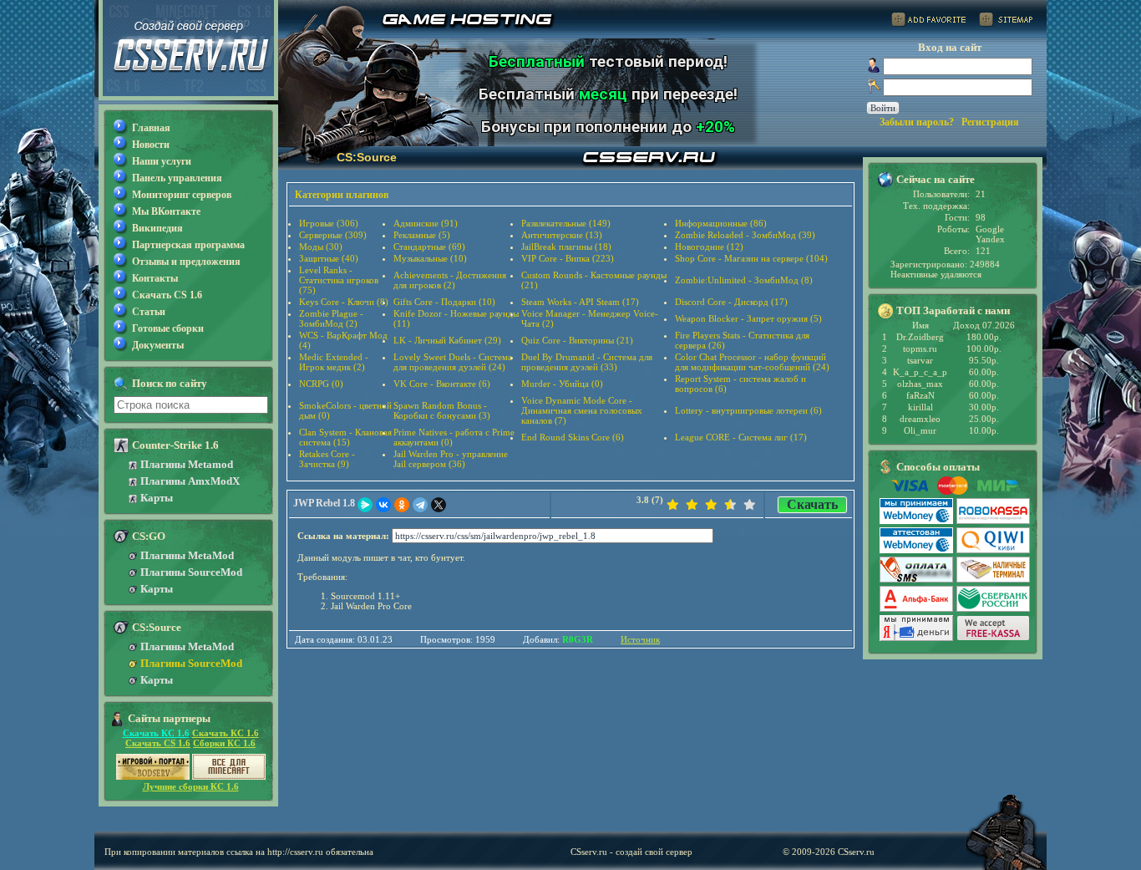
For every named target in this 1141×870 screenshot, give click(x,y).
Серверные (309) (333, 235)
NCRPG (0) (321, 384)
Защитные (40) (328, 258)
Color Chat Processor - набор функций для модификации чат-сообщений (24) (752, 362)
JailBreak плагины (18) (566, 247)
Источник (640, 639)
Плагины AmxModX (190, 481)
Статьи (148, 312)
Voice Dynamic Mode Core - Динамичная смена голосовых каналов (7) (581, 410)
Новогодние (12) (709, 247)
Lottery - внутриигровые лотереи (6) (748, 410)
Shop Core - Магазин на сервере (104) (751, 258)
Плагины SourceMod (191, 572)
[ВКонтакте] (383, 504)
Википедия (157, 228)
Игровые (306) (328, 223)
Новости (151, 144)
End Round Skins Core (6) (572, 437)
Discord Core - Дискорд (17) (731, 302)
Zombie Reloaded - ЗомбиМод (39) (745, 235)
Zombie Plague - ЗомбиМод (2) (331, 318)
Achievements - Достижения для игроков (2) (449, 280)
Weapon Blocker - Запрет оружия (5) (748, 318)
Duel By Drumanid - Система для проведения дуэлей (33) (586, 362)
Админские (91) (425, 223)
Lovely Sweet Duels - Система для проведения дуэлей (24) (452, 362)
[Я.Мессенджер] (365, 504)
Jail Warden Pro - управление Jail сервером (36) (450, 459)
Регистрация (990, 122)
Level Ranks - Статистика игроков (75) (338, 280)
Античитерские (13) (561, 235)
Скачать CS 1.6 (167, 295)
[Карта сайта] (1005, 22)
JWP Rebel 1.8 (324, 503)
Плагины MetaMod (187, 555)
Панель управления (177, 178)
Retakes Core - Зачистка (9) (327, 459)
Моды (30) (320, 247)
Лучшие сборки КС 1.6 (191, 786)
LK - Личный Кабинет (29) (447, 340)
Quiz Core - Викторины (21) (577, 340)
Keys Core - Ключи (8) (343, 302)
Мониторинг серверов (181, 195)
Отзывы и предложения (186, 261)
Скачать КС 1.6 (156, 733)
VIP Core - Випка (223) (567, 258)
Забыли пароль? (917, 122)
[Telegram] (420, 504)
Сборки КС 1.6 (224, 743)
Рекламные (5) (421, 235)
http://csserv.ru (295, 852)
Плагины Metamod (186, 464)
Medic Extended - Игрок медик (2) (333, 362)
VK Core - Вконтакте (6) (441, 384)
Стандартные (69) (429, 247)
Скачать (812, 504)
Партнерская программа (188, 245)
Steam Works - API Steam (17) (580, 302)
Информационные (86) (721, 223)
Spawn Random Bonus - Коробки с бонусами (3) (441, 410)
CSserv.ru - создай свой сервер (631, 852)
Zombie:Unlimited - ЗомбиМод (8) (744, 280)
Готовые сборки (168, 328)
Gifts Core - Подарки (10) (444, 302)
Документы (158, 345)
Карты (156, 497)
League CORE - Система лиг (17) (741, 437)
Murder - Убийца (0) (562, 384)
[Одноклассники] (401, 504)
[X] (438, 504)
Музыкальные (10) (430, 258)
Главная (151, 128)
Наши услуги (161, 161)
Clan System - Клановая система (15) (345, 437)
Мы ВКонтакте (166, 211)
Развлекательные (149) (566, 223)
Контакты (155, 278)
